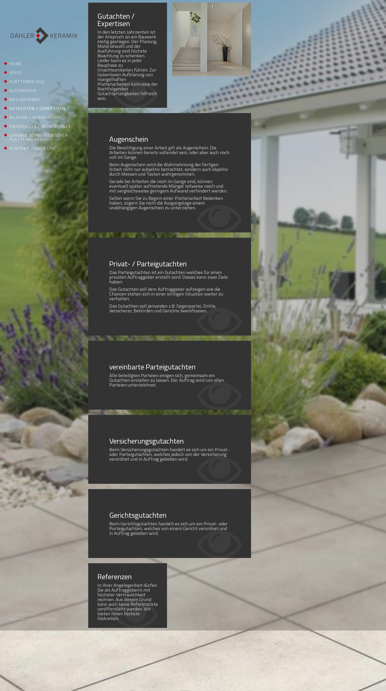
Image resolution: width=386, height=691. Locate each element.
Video (15, 72)
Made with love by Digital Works (33, 619)
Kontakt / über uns (32, 148)
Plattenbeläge (27, 81)
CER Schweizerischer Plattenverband (38, 137)
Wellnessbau (24, 99)
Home (15, 63)
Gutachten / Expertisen (37, 108)
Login (33, 614)
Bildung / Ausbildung (34, 117)
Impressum (17, 614)
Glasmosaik (22, 90)
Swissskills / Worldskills (40, 126)
